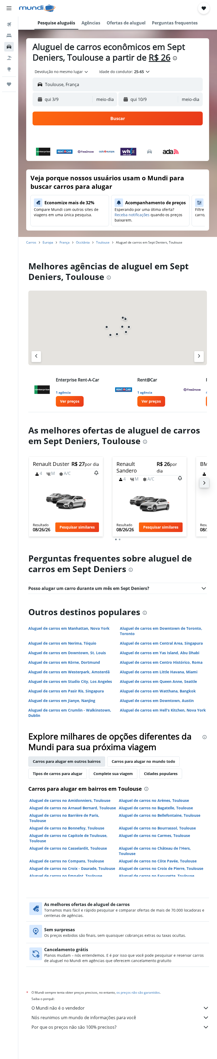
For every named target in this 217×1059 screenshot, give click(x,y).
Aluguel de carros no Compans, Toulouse (66, 861)
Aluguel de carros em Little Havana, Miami (158, 671)
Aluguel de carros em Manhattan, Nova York (69, 628)
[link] (70, 401)
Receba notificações (132, 214)
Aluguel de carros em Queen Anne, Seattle (158, 681)
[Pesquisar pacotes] (9, 58)
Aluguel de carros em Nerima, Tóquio (62, 643)
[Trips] (9, 84)
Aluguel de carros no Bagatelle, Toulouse (156, 807)
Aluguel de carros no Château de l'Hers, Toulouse (155, 851)
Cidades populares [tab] (161, 773)
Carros (31, 242)
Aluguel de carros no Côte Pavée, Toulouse (158, 861)
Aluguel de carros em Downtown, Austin (157, 700)
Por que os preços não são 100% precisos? (73, 1027)
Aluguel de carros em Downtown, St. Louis (67, 652)
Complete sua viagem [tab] (113, 773)
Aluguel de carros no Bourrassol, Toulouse (157, 828)
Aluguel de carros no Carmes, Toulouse (154, 835)
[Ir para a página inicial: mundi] (37, 8)
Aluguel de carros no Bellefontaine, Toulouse (159, 815)
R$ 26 (159, 57)
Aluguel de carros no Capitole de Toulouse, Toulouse (68, 838)
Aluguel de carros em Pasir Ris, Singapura (66, 691)
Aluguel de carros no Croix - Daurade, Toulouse (72, 868)
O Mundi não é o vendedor (58, 1008)
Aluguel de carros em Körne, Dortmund (64, 662)
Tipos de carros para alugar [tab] (57, 773)
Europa (48, 242)
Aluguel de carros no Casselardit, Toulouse (68, 848)
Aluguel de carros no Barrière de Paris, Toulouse (64, 818)
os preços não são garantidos (138, 992)
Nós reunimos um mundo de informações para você (83, 1017)
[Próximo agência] (199, 356)
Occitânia (83, 242)
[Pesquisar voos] (9, 24)
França (65, 242)
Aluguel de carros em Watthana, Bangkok (158, 691)
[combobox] (62, 71)
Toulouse (103, 242)
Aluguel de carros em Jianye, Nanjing (61, 700)
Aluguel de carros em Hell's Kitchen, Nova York (163, 710)
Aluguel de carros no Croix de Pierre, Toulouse (161, 868)
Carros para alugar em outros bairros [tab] (67, 761)
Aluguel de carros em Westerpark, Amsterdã (69, 671)
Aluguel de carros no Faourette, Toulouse (156, 875)
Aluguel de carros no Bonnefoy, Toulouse (66, 828)
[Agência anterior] (36, 356)
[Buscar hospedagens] (9, 35)
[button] (9, 8)
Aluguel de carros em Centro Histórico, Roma (161, 662)
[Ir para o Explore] (9, 69)
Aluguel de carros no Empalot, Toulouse (65, 875)
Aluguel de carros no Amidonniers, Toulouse (69, 800)
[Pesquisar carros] (9, 46)
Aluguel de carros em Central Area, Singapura (161, 643)
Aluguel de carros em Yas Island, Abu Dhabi (159, 652)
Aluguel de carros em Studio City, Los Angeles (70, 681)
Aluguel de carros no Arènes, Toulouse (154, 800)
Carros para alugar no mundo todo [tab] (143, 761)
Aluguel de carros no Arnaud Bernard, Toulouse (72, 807)
